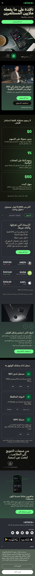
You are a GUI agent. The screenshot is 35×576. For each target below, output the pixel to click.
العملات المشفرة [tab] (14, 215)
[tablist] (17, 215)
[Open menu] (2, 2)
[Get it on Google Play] (11, 539)
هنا (9, 196)
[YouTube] (12, 532)
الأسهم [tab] (28, 215)
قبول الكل (17, 572)
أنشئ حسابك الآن (24, 512)
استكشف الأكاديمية (24, 351)
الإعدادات (17, 566)
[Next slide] (25, 326)
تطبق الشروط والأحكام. (26, 107)
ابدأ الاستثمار (17, 22)
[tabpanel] (17, 257)
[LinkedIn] (22, 532)
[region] (17, 562)
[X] (17, 532)
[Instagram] (27, 532)
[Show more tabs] (2, 215)
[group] (17, 329)
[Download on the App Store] (27, 539)
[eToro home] (29, 3)
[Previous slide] (31, 326)
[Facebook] (32, 532)
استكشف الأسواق (22, 103)
